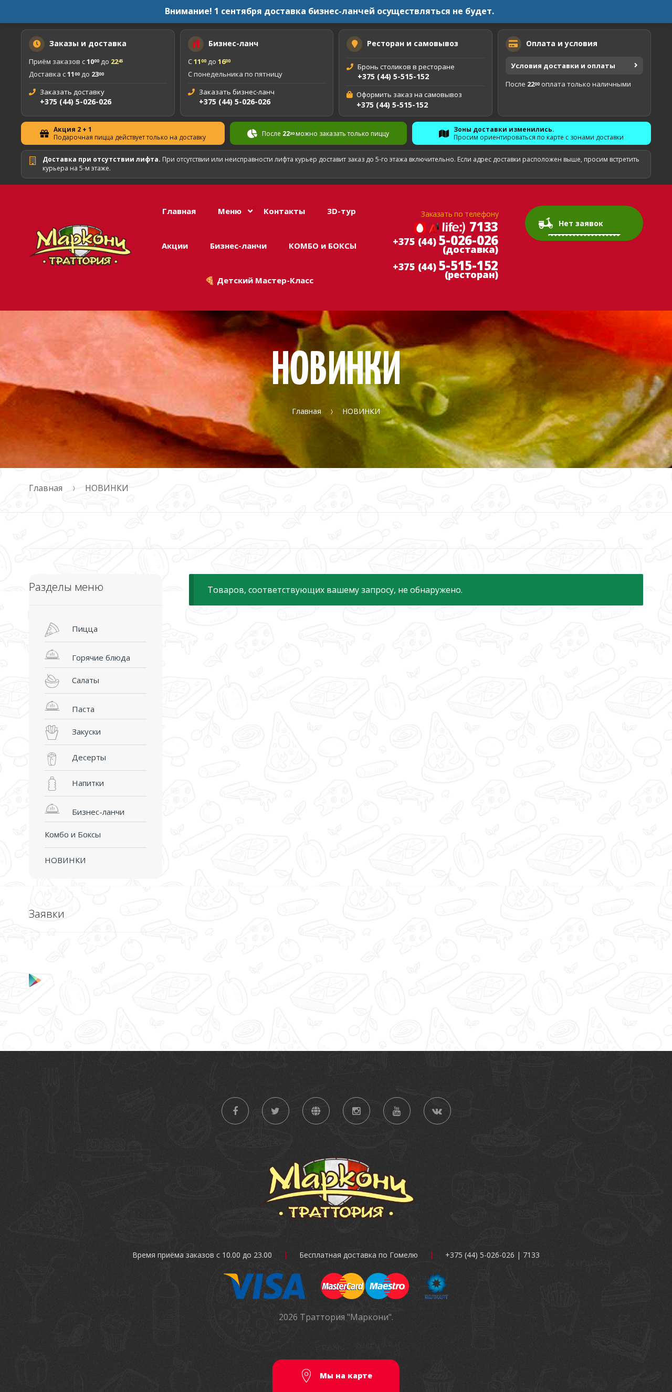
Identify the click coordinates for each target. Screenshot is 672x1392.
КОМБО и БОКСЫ (322, 245)
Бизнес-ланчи (238, 245)
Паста (83, 709)
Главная (179, 211)
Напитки (88, 783)
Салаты (85, 680)
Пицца (85, 628)
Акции (175, 245)
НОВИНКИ (65, 860)
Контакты (284, 211)
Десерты (89, 757)
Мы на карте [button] (345, 1375)
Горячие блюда (101, 657)
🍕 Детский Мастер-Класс (259, 280)
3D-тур (341, 211)
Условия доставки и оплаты (563, 65)
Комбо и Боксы (73, 834)
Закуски (86, 731)
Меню (230, 211)
